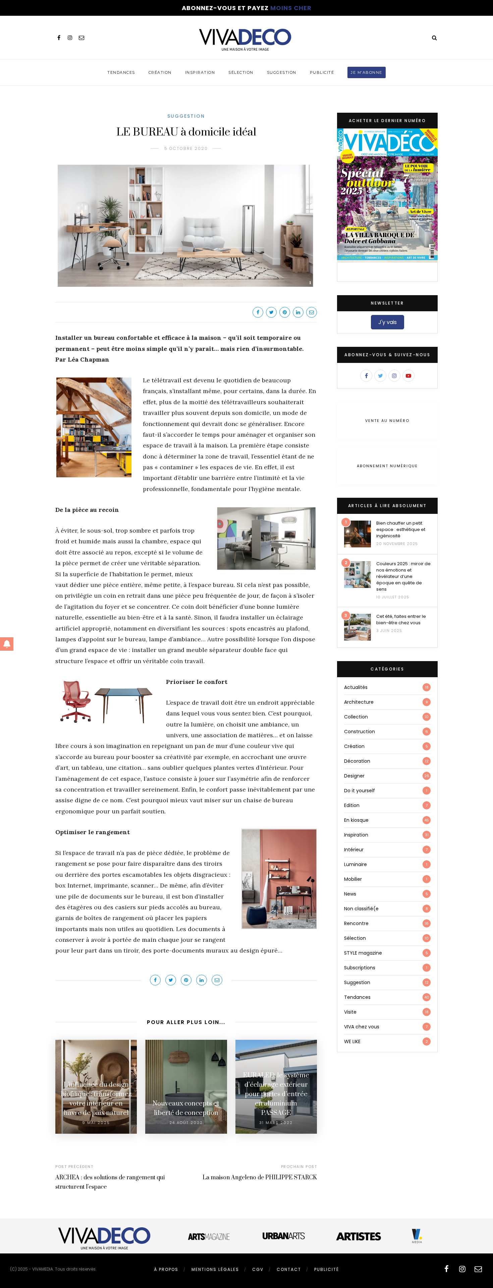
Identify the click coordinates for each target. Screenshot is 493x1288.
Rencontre (356, 923)
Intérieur (354, 849)
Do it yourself (359, 790)
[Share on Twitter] (271, 312)
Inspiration (200, 72)
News (350, 894)
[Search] (434, 37)
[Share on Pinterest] (284, 312)
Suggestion (281, 72)
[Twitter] (380, 376)
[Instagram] (394, 376)
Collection (356, 716)
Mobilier (353, 879)
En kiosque (356, 820)
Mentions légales (215, 1269)
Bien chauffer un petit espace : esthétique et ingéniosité (400, 529)
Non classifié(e (361, 908)
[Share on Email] (311, 312)
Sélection (241, 72)
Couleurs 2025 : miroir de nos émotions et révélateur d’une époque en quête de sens (403, 576)
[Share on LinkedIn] (298, 312)
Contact (289, 1269)
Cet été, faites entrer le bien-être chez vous (401, 619)
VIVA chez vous (361, 1026)
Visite (350, 1012)
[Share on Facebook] (258, 312)
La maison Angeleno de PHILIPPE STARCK (260, 1177)
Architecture (359, 702)
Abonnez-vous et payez (247, 8)
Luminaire (355, 864)
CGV (258, 1269)
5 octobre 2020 (186, 148)
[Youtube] (408, 376)
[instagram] (70, 37)
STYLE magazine (363, 953)
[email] (81, 37)
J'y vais (387, 322)
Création (160, 72)
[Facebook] (366, 376)
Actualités (356, 687)
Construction (359, 731)
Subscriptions (359, 967)
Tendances (121, 72)
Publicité (322, 72)
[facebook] (58, 37)
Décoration (357, 761)
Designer (354, 775)
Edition (352, 805)
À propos (166, 1269)
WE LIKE (352, 1041)
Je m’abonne (366, 72)
